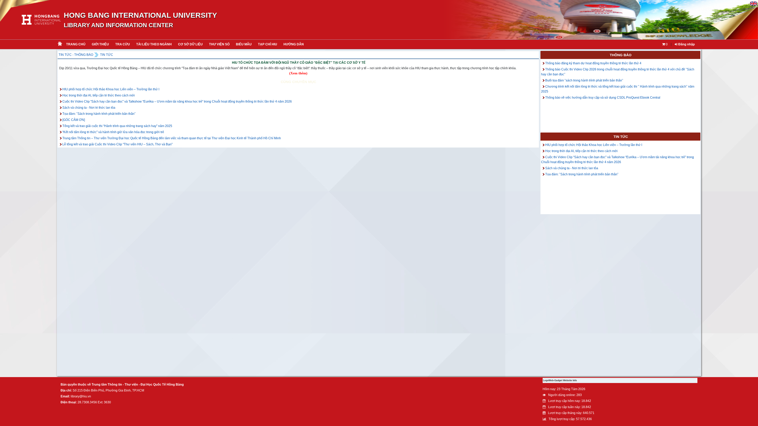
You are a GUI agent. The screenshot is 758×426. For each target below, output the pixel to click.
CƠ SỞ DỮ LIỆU (190, 44)
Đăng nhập (686, 44)
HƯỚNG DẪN (293, 44)
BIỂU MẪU (244, 44)
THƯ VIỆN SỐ (219, 44)
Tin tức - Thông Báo (76, 54)
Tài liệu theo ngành (154, 44)
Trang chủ (75, 44)
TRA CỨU (122, 44)
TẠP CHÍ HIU (267, 44)
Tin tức (106, 54)
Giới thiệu (100, 44)
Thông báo (620, 55)
